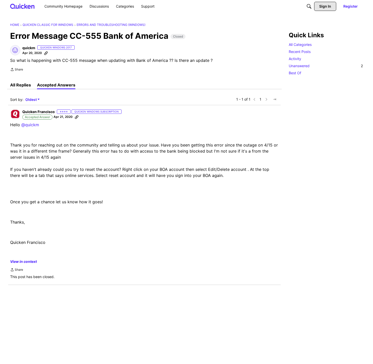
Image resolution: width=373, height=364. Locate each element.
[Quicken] (22, 6)
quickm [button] (28, 48)
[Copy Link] (46, 53)
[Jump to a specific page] (274, 99)
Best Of (295, 73)
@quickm (30, 124)
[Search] (309, 6)
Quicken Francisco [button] (38, 112)
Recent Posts (300, 51)
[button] (15, 50)
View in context (23, 261)
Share (16, 69)
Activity (295, 59)
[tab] (20, 85)
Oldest (31, 99)
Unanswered (326, 66)
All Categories (300, 44)
